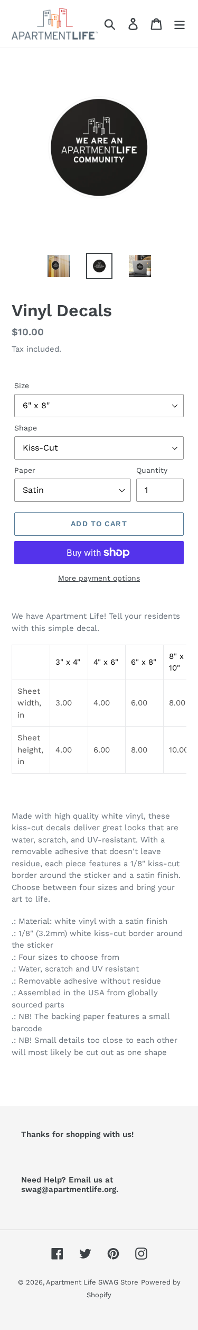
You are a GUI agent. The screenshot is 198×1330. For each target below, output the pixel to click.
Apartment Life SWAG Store (92, 1282)
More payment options (99, 578)
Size (21, 385)
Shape (25, 428)
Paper (24, 470)
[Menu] (179, 24)
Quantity (151, 470)
